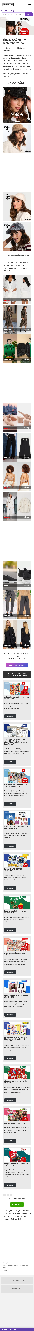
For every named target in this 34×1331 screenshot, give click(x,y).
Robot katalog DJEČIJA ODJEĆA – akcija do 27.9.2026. (16, 785)
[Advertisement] (17, 172)
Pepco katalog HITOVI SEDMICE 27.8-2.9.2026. (16, 996)
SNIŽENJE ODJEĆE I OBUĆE (17, 665)
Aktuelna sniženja (13, 1266)
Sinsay (4, 1267)
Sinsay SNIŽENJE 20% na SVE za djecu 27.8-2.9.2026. (16, 827)
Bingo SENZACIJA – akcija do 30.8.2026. (15, 1082)
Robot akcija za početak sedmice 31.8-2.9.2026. (16, 698)
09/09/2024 (6, 1263)
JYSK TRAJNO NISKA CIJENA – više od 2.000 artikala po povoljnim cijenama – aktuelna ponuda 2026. (16, 741)
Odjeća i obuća (23, 1266)
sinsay (5, 1270)
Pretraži (28, 14)
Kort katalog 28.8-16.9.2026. (15, 1123)
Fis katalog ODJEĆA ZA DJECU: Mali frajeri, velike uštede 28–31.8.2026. (16, 1039)
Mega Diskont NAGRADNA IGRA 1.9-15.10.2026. (16, 1164)
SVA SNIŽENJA (17, 1204)
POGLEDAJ (10, 716)
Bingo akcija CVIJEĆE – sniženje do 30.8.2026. (16, 912)
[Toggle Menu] (29, 4)
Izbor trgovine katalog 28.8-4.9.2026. (14, 954)
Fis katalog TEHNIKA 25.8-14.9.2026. (14, 870)
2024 (5, 1266)
